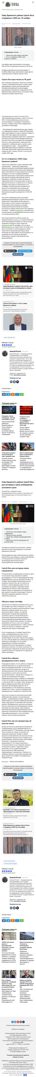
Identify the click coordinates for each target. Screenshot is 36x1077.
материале (19, 210)
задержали (5, 225)
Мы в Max (19, 254)
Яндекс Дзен (11, 251)
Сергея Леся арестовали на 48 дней (17, 55)
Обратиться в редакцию (18, 1029)
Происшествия (19, 9)
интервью (16, 220)
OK (25, 1075)
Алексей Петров (15, 351)
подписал (15, 579)
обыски (9, 227)
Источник (5, 761)
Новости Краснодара (8, 9)
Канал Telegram (26, 251)
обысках (30, 605)
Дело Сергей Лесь (9, 337)
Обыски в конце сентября (14, 535)
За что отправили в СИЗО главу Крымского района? (14, 58)
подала (14, 728)
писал (25, 610)
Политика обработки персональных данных (18, 1025)
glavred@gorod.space (20, 375)
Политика (14, 501)
